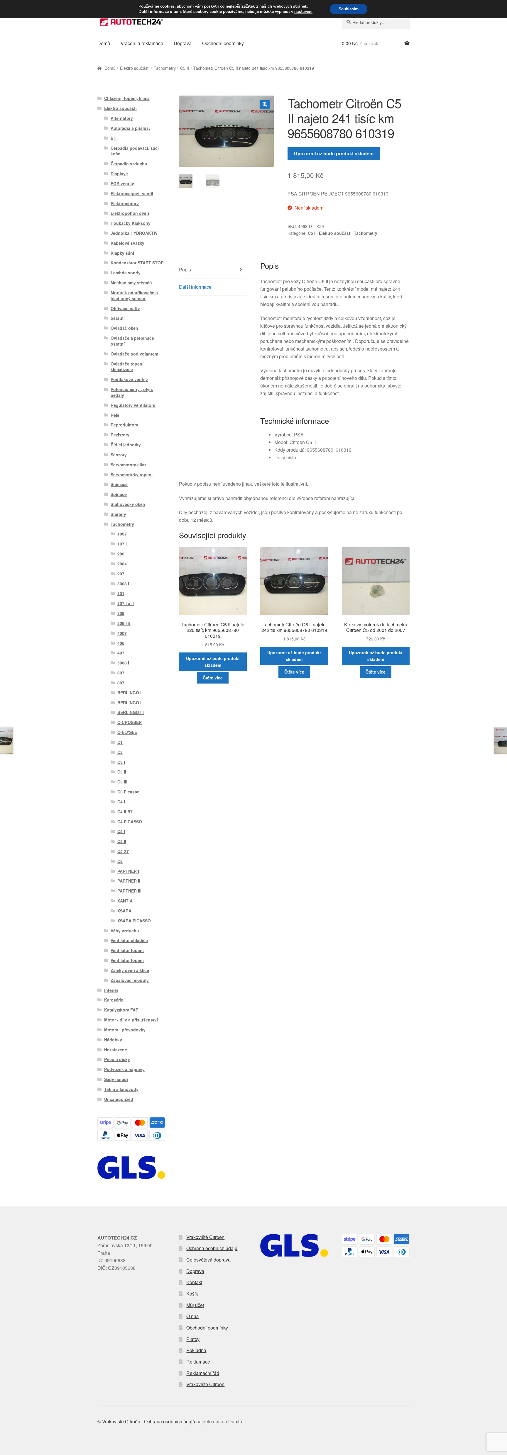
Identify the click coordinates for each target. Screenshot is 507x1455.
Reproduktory (124, 425)
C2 (120, 752)
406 (120, 643)
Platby (193, 1339)
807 (120, 683)
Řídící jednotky (126, 445)
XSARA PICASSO (134, 921)
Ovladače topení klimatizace (127, 367)
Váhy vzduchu (125, 931)
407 (120, 653)
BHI (114, 138)
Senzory (119, 455)
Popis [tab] (185, 269)
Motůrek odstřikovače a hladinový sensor (134, 295)
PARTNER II (128, 881)
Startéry (118, 514)
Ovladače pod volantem (134, 354)
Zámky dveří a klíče (130, 970)
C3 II (121, 772)
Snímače (119, 484)
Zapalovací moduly (130, 980)
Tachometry (165, 68)
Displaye (119, 173)
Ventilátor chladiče (129, 940)
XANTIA (125, 901)
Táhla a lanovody (121, 1089)
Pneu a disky (117, 1059)
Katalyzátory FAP (121, 1010)
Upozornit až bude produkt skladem (334, 153)
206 (120, 554)
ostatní (118, 318)
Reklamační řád (202, 1373)
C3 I (121, 762)
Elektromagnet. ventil (132, 193)
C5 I (121, 831)
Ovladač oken (124, 328)
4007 (122, 633)
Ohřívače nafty (125, 308)
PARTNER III (129, 891)
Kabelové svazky (127, 243)
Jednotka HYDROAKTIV (134, 233)
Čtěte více (213, 678)
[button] (265, 104)
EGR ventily (122, 183)
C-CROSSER (129, 722)
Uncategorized (118, 1099)
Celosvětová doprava (208, 1259)
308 (120, 613)
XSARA (124, 911)
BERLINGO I (129, 693)
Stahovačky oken (128, 504)
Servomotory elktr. (129, 465)
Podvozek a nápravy (124, 1069)
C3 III (122, 782)
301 (120, 593)
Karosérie (113, 1000)
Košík (192, 1293)
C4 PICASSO (129, 822)
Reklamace (198, 1361)
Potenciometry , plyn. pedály (132, 392)
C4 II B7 (125, 812)
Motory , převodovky (125, 1030)
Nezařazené (115, 1050)
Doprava (183, 43)
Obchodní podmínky (223, 43)
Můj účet (195, 1305)
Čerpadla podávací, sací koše (135, 151)
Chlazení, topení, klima (127, 98)
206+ (122, 564)
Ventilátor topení (127, 950)
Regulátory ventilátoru (133, 405)
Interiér (111, 990)
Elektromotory (125, 203)
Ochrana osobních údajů (211, 1248)
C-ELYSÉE (127, 732)
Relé (115, 415)
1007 (122, 534)
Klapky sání (122, 253)
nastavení (303, 11)
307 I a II (125, 603)
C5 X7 (123, 851)
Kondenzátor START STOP (137, 263)
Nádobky (113, 1040)
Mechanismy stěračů (131, 282)
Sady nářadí (116, 1079)
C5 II (184, 68)
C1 (120, 742)
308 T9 (124, 623)
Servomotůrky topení (132, 474)
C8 (120, 861)
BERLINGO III (130, 712)
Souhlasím (349, 9)
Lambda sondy (126, 273)
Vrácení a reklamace (142, 43)
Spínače (119, 494)
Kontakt (194, 1282)
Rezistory (120, 435)
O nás (192, 1316)
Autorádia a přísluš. (130, 128)
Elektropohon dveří (130, 213)
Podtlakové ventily (129, 379)
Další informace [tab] (195, 286)
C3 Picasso (128, 792)
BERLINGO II (130, 703)
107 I (122, 544)
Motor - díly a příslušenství (131, 1020)
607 (120, 673)
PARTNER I (128, 871)
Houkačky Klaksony (131, 223)
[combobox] (376, 22)
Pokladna (196, 1350)
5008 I (123, 663)
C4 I (121, 802)
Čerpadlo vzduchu (129, 163)
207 (120, 574)
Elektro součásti (134, 68)
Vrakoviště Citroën (205, 1237)
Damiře (236, 1421)
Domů (103, 43)
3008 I (123, 584)
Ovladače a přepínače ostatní (132, 341)
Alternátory (122, 118)
